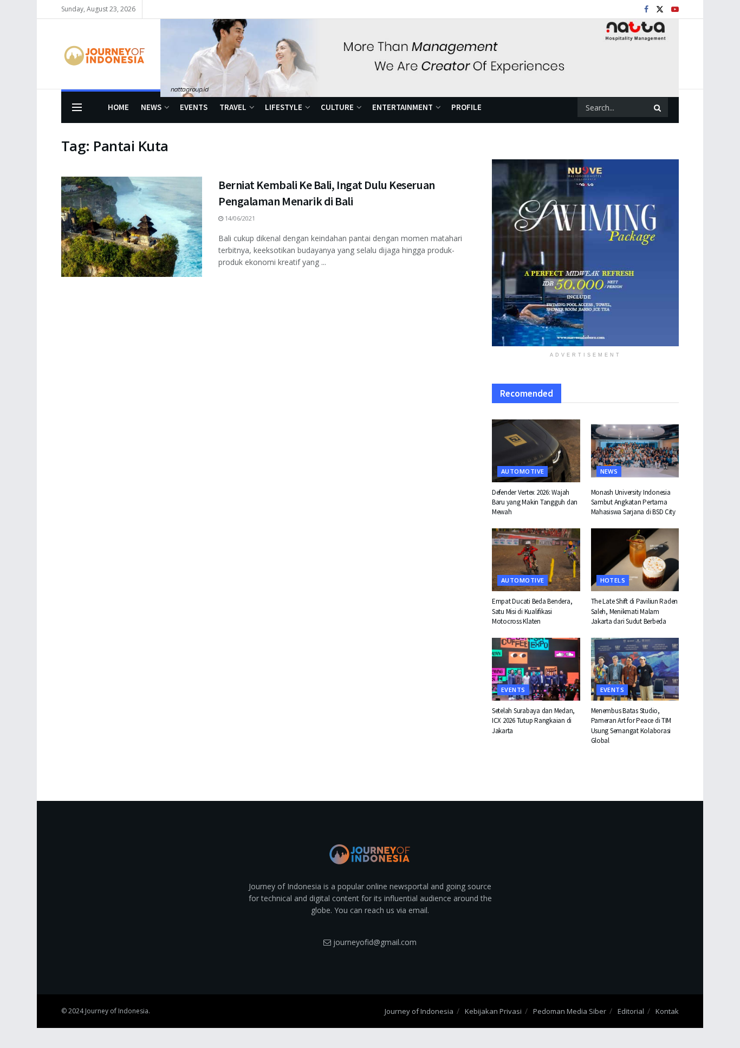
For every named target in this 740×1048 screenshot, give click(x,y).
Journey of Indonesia (419, 1011)
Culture (337, 107)
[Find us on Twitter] (660, 9)
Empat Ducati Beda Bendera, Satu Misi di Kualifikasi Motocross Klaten (532, 611)
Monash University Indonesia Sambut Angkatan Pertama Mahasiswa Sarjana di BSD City (633, 502)
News (151, 107)
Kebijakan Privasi (493, 1011)
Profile (466, 107)
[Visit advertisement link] (419, 54)
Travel (232, 107)
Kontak (667, 1011)
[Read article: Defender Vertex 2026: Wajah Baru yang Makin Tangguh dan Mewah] (536, 450)
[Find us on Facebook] (646, 9)
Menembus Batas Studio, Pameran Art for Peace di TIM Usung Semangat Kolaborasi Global (631, 725)
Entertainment (402, 107)
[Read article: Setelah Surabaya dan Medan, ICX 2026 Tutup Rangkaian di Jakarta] (536, 669)
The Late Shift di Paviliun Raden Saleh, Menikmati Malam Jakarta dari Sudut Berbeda (634, 611)
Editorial (631, 1011)
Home (118, 107)
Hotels (613, 580)
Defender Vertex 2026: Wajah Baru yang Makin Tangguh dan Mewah (534, 502)
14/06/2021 (239, 218)
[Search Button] (658, 107)
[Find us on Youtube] (675, 9)
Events (193, 107)
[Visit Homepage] (103, 54)
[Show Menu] (77, 107)
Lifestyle (283, 107)
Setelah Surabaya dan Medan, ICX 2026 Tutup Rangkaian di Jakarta (533, 720)
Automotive (522, 471)
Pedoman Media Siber (569, 1011)
